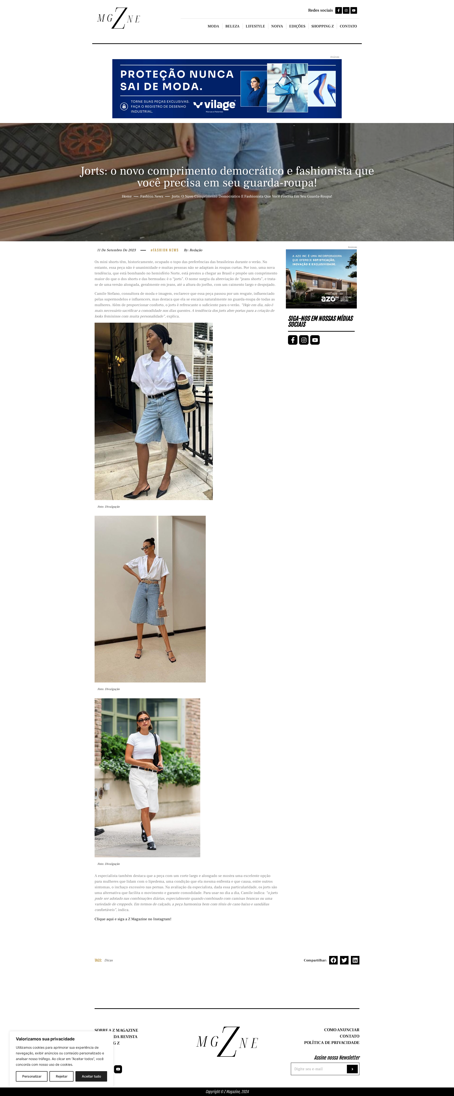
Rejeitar (61, 1076)
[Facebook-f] (338, 10)
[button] (333, 960)
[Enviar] (352, 1069)
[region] (61, 1059)
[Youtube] (353, 10)
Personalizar (31, 1076)
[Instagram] (346, 10)
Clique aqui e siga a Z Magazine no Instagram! (133, 919)
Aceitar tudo (91, 1076)
